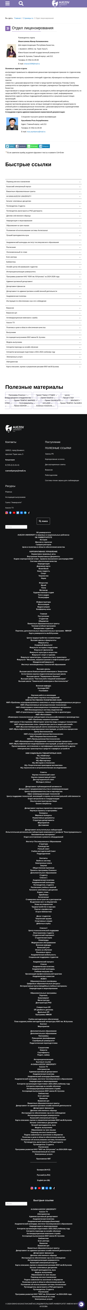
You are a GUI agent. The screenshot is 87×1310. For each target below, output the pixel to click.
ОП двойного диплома (43, 1010)
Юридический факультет (43, 662)
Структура (43, 844)
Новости (43, 1050)
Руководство (43, 846)
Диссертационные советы (55, 464)
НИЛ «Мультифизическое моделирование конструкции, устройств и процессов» (43, 729)
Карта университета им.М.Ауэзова (43, 633)
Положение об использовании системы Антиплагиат (27, 230)
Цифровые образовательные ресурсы (43, 983)
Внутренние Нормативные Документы (43, 556)
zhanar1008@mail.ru (32, 64)
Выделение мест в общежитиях (43, 902)
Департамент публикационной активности (43, 786)
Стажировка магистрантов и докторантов (43, 899)
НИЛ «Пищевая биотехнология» (43, 736)
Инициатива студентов (43, 628)
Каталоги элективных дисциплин (43, 890)
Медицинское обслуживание (43, 943)
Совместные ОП (44, 1007)
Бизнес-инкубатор (43, 803)
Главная (43, 614)
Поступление (52, 442)
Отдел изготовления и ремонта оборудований (43, 837)
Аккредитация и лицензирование (19, 221)
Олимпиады (43, 940)
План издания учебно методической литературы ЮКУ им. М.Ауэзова (43, 1021)
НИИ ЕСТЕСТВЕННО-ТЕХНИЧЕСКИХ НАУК (43, 700)
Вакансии (10, 308)
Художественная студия (43, 592)
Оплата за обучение (43, 950)
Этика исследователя (43, 904)
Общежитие (43, 621)
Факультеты (43, 643)
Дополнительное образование (43, 873)
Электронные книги (43, 863)
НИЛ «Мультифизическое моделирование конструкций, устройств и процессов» (43, 744)
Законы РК (49, 454)
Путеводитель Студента (15, 206)
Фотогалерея (43, 604)
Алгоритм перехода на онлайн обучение (22, 347)
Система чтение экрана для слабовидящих (62, 480)
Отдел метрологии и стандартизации (43, 799)
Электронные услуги (14, 357)
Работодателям (51, 475)
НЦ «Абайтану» (43, 756)
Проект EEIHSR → (21, 406)
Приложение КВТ (43, 1159)
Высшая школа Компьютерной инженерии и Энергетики (43, 671)
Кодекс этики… (43, 892)
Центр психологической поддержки (43, 930)
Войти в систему (43, 861)
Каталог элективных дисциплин (18, 201)
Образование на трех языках (17, 225)
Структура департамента (43, 820)
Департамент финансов (15, 286)
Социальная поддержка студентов (43, 957)
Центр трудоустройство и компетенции (43, 638)
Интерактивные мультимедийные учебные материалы (43, 986)
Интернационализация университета (21, 272)
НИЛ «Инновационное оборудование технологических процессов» (43, 741)
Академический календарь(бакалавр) (43, 1076)
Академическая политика (16, 296)
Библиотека (11, 262)
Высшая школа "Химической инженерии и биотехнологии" (43, 681)
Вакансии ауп (11, 313)
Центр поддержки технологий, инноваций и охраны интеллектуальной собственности (43, 796)
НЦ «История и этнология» (43, 763)
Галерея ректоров (43, 544)
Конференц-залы (43, 609)
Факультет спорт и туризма (43, 655)
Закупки (43, 865)
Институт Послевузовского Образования (43, 841)
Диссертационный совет (43, 779)
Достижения (43, 825)
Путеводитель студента (43, 885)
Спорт (43, 573)
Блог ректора (11, 257)
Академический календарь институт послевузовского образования (32, 242)
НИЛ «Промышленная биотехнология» (43, 739)
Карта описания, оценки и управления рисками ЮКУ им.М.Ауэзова (32, 367)
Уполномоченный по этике (16, 252)
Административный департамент (19, 281)
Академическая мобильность (43, 955)
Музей (43, 585)
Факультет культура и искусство (43, 652)
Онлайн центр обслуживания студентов (22, 267)
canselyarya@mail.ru (15, 471)
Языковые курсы (43, 952)
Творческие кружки (43, 919)
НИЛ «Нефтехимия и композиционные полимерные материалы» (43, 707)
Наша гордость (43, 571)
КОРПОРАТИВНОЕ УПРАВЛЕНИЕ (43, 552)
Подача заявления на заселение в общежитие (43, 1135)
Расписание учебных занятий (43, 887)
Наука (43, 578)
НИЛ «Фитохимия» (43, 714)
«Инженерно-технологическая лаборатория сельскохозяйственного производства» (43, 717)
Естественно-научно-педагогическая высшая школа (43, 674)
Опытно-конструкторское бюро (43, 801)
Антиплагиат (43, 897)
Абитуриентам (12, 362)
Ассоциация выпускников (15, 497)
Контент (43, 1024)
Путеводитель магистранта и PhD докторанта (24, 211)
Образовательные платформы (43, 981)
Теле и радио (43, 595)
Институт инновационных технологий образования (43, 664)
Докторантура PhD (43, 1003)
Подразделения (43, 854)
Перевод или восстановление (18, 182)
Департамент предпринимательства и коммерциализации (43, 789)
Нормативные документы (43, 818)
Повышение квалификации (43, 1038)
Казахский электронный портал (18, 186)
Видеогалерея (43, 607)
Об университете (43, 532)
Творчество (43, 576)
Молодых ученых (43, 782)
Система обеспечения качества (43, 561)
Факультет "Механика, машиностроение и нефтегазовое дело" (43, 660)
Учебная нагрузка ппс (43, 971)
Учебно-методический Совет (43, 851)
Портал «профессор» (43, 909)
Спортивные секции (43, 921)
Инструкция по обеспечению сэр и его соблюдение (26, 301)
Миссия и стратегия (43, 542)
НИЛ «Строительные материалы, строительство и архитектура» (43, 712)
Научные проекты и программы (43, 810)
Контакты (43, 858)
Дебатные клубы (43, 923)
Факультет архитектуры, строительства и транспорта (43, 657)
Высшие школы (43, 669)
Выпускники (11, 332)
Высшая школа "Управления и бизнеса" (43, 676)
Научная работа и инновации (43, 695)
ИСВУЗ (43, 979)
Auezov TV (10, 323)
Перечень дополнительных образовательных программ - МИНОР (43, 631)
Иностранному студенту (43, 933)
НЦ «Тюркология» (43, 758)
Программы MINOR (43, 1015)
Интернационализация (43, 1059)
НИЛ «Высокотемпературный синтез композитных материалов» (43, 727)
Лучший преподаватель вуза (17, 235)
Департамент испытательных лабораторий (43, 830)
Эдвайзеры (43, 895)
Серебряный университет (43, 1041)
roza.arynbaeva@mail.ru (36, 132)
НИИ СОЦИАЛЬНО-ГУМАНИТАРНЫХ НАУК (43, 753)
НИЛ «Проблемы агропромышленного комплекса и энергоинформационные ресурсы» (43, 702)
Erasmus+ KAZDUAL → (45, 406)
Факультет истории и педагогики (44, 647)
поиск (44, 521)
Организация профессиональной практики (43, 974)
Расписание (11, 247)
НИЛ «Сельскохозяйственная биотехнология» (43, 734)
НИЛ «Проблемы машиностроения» (43, 719)
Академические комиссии (43, 976)
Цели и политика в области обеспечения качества (43, 547)
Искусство (43, 583)
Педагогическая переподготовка (43, 1043)
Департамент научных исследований (43, 697)
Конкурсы (43, 813)
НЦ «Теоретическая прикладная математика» (43, 765)
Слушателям (43, 1048)
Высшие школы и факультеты (43, 640)
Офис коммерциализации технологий (43, 794)
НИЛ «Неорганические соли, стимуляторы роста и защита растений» (43, 724)
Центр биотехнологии (43, 732)
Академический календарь (43, 882)
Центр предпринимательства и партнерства (43, 791)
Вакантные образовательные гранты (20, 191)
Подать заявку (43, 1055)
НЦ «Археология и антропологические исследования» (43, 768)
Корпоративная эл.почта (54, 459)
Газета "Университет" (13, 502)
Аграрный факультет (43, 645)
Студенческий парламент (43, 935)
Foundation (43, 691)
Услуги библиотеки (43, 912)
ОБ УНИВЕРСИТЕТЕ (43, 537)
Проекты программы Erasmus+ (43, 870)
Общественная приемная (43, 868)
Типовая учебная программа (43, 626)
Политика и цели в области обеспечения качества (26, 327)
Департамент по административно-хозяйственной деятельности (31, 291)
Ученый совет (43, 849)
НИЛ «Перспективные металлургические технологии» (43, 705)
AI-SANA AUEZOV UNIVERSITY (18, 196)
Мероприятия (43, 823)
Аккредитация (44, 564)
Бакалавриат (43, 998)
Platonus (8, 492)
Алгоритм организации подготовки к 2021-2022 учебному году (30, 352)
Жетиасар (43, 590)
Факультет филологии (43, 650)
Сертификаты (43, 1052)
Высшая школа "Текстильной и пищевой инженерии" (43, 679)
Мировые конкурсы (43, 815)
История (43, 540)
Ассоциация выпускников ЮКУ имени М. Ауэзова (26, 337)
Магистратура (43, 1000)
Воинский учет (43, 947)
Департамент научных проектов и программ (43, 808)
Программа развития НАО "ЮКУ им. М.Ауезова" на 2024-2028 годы (33, 276)
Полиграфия (43, 597)
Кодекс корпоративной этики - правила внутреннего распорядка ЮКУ (43, 559)
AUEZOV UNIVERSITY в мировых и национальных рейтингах (43, 535)
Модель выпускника (14, 342)
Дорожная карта (43, 566)
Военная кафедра (43, 686)
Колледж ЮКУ (43, 688)
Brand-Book (43, 569)
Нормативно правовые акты (43, 554)
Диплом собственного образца (18, 216)
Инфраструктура (43, 602)
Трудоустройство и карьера (43, 907)
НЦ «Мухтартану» (43, 760)
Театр (43, 588)
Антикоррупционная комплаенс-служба (21, 318)
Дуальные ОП (43, 1012)
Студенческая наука (43, 938)
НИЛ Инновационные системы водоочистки (43, 710)
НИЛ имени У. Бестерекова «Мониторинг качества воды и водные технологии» (43, 722)
